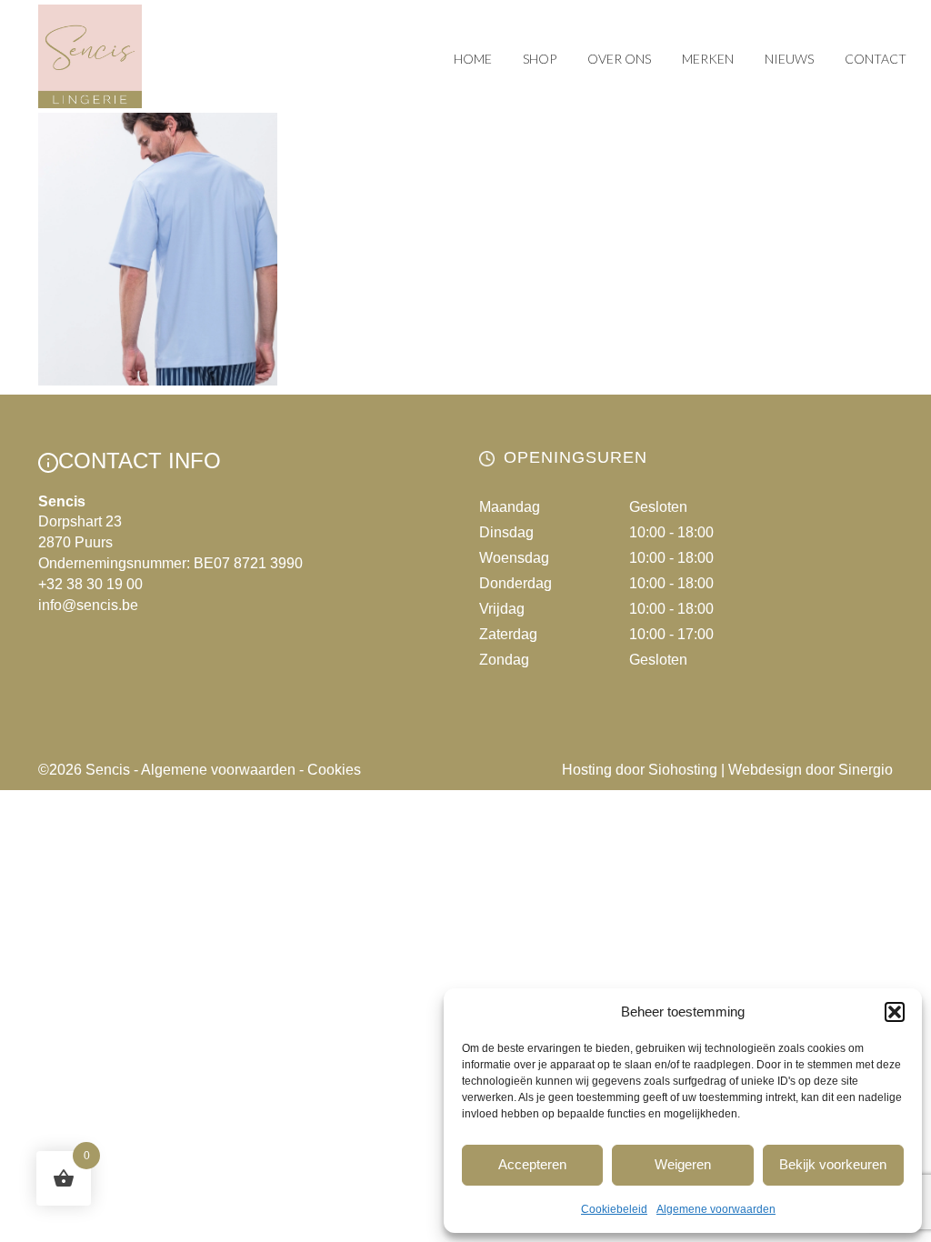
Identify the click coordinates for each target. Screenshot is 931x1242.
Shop (539, 58)
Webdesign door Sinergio (810, 769)
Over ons (619, 58)
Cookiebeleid (614, 1209)
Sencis (107, 769)
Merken (708, 58)
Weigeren (683, 1164)
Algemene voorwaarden (716, 1209)
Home (473, 58)
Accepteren (532, 1164)
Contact (875, 58)
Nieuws (789, 58)
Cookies (334, 769)
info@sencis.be (88, 605)
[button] (895, 1012)
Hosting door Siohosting (639, 769)
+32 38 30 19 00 (90, 584)
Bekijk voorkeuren (832, 1164)
